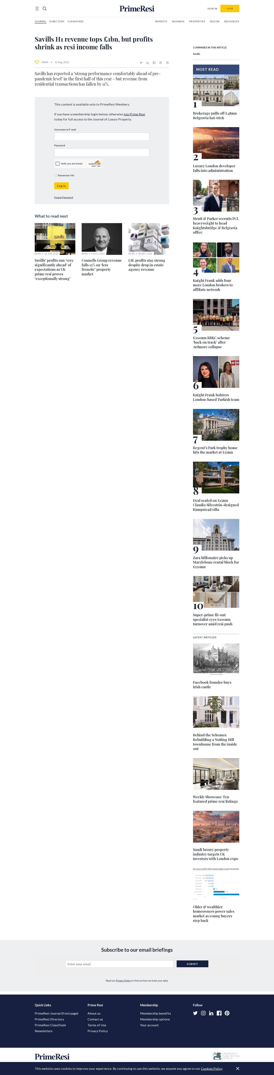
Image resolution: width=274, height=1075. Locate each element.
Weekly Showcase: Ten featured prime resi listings (215, 799)
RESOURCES (231, 21)
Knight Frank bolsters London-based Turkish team (216, 397)
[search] (44, 8)
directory (57, 21)
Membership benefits (155, 1013)
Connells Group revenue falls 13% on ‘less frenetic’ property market (102, 267)
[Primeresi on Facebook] (154, 62)
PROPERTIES (197, 21)
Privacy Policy (123, 980)
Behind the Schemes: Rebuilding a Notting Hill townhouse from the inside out (215, 742)
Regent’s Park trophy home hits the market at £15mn (215, 450)
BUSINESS (178, 21)
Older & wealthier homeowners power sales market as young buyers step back (213, 913)
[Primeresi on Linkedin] (147, 62)
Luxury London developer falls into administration (214, 168)
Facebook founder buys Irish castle (212, 684)
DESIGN (214, 21)
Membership (149, 1005)
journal (40, 21)
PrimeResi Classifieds (50, 1025)
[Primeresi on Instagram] (203, 1013)
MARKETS (161, 21)
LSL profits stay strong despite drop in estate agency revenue (146, 265)
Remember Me (65, 175)
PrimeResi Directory (49, 1019)
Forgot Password (63, 197)
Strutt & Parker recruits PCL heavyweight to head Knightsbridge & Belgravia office (216, 225)
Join (230, 8)
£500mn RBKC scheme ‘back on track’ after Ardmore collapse (211, 342)
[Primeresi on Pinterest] (160, 62)
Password (59, 145)
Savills (196, 53)
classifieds (76, 21)
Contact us (95, 1019)
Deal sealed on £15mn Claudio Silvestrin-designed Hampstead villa (216, 505)
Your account (149, 1025)
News (45, 62)
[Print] (167, 62)
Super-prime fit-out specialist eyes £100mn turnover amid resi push (212, 619)
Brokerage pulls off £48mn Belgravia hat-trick (215, 115)
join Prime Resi (134, 114)
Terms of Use (97, 1025)
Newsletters (43, 1031)
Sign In (212, 8)
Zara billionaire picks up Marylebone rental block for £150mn (216, 562)
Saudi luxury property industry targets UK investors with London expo (215, 854)
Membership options (155, 1019)
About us (94, 1013)
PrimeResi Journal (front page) (56, 1013)
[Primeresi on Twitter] (141, 62)
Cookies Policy (211, 1068)
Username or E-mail (65, 129)
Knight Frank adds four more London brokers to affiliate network (213, 285)
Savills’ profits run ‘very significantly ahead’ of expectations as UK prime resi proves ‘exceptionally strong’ (54, 269)
